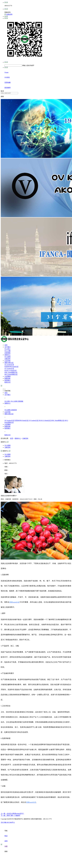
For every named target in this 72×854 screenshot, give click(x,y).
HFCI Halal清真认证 (11, 374)
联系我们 (7, 380)
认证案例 (7, 376)
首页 (6, 345)
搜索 (2, 96)
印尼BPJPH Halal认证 (11, 366)
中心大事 (7, 351)
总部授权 (7, 353)
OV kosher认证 (9, 368)
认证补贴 (7, 360)
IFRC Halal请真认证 (10, 372)
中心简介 (7, 349)
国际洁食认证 (9, 362)
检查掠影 (7, 378)
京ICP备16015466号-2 (8, 822)
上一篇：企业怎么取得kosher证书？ (12, 813)
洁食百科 (7, 359)
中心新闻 (7, 357)
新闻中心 (7, 355)
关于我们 (7, 347)
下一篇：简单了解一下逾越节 (10, 815)
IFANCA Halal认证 (10, 370)
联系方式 (7, 382)
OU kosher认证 (9, 364)
